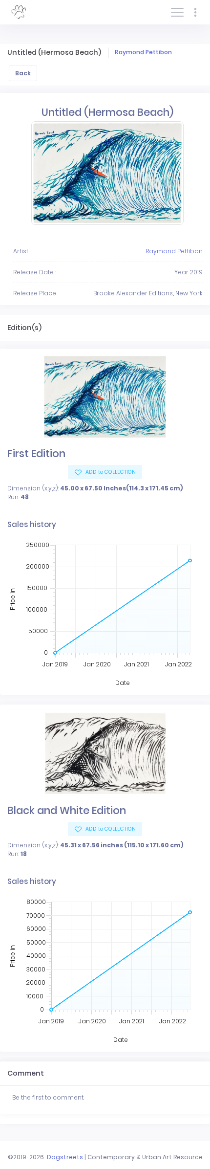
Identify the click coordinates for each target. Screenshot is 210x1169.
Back (23, 73)
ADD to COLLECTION (110, 472)
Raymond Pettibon (143, 52)
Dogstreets (65, 1157)
